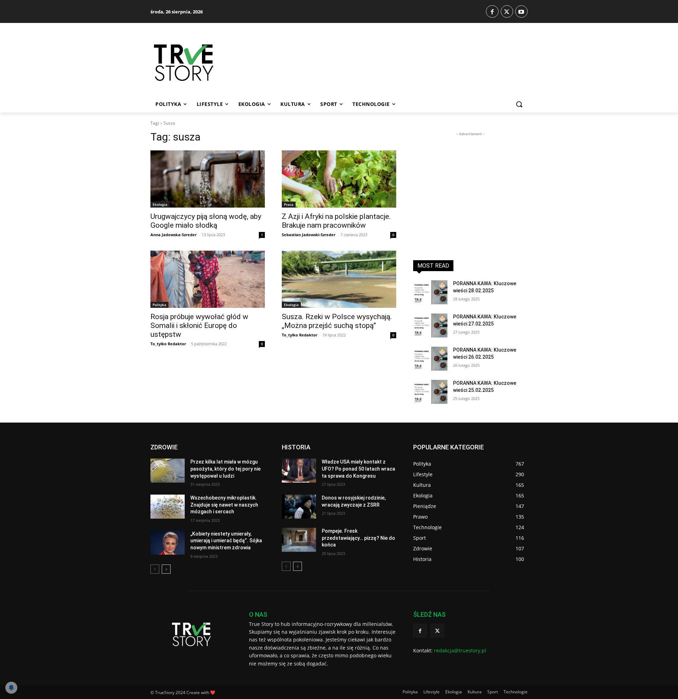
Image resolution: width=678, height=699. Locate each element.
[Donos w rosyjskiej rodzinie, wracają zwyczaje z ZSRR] (299, 507)
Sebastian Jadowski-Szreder (308, 234)
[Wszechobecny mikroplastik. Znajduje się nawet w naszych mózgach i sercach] (167, 507)
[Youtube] (521, 11)
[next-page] (166, 569)
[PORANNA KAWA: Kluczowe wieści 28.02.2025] (430, 292)
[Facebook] (492, 11)
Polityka (159, 304)
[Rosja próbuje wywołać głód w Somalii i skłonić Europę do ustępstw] (207, 279)
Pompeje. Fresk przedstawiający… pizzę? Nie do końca (358, 538)
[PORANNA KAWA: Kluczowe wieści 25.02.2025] (430, 392)
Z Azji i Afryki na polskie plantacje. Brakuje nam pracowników (336, 220)
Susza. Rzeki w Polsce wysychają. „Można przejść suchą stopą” (337, 321)
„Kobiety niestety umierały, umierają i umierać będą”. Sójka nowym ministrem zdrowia (226, 540)
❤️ (212, 692)
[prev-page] (154, 569)
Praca (288, 204)
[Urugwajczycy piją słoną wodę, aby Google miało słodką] (207, 179)
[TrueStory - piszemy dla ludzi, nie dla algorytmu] (208, 62)
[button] (519, 104)
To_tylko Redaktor (168, 343)
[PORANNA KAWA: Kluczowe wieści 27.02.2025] (430, 325)
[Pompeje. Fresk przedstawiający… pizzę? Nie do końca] (299, 540)
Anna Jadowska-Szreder (173, 234)
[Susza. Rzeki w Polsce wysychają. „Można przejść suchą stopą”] (339, 279)
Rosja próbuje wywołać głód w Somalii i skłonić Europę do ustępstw (199, 325)
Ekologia (160, 204)
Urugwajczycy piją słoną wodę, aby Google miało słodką (205, 220)
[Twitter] (507, 11)
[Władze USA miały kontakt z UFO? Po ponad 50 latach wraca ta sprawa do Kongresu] (299, 471)
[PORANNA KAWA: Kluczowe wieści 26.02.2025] (430, 359)
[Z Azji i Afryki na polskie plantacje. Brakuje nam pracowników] (339, 179)
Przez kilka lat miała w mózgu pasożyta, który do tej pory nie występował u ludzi (225, 468)
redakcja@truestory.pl (460, 650)
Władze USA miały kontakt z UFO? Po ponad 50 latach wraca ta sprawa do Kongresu (358, 468)
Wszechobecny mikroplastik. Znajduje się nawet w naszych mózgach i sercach (224, 504)
